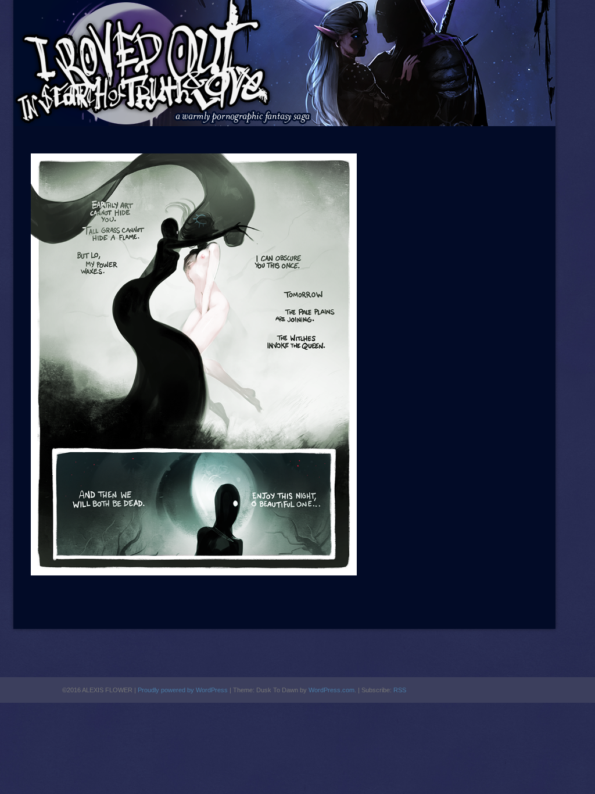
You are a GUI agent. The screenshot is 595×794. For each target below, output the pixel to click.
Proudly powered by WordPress (183, 689)
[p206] (194, 572)
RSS (399, 689)
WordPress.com (331, 689)
